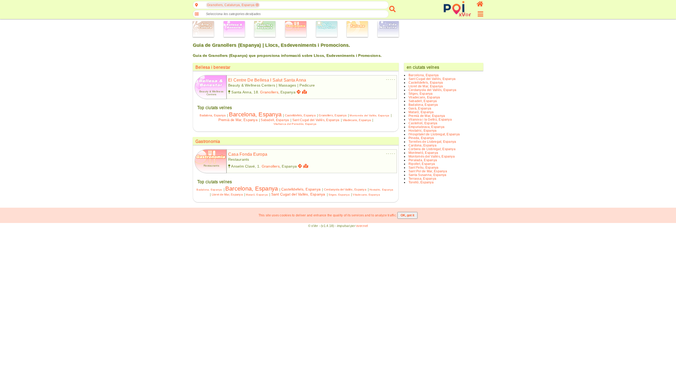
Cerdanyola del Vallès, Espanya (345, 189)
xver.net (362, 226)
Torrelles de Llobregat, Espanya (432, 142)
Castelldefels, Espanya (300, 115)
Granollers (269, 92)
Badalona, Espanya (213, 115)
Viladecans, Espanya (357, 120)
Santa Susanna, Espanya (427, 175)
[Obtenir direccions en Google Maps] (299, 92)
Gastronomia (207, 141)
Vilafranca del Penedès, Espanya (295, 123)
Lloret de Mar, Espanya (227, 194)
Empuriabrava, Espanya (426, 127)
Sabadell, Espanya (275, 120)
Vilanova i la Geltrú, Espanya (430, 119)
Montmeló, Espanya (423, 153)
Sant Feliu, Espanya (424, 167)
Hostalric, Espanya (381, 189)
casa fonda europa (247, 154)
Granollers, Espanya (332, 115)
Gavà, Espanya (420, 108)
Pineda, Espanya (421, 138)
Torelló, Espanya (421, 182)
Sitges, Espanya (339, 194)
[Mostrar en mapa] (305, 92)
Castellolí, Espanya (423, 123)
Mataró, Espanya (257, 194)
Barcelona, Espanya (255, 114)
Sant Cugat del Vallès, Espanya (315, 120)
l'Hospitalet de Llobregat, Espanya (434, 134)
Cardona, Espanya (422, 145)
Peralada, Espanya (423, 160)
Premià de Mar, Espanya (237, 120)
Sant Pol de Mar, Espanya (428, 171)
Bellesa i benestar (212, 67)
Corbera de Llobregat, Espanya (432, 149)
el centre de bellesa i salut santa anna (267, 80)
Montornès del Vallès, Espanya (369, 115)
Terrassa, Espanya (422, 178)
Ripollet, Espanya (422, 164)
